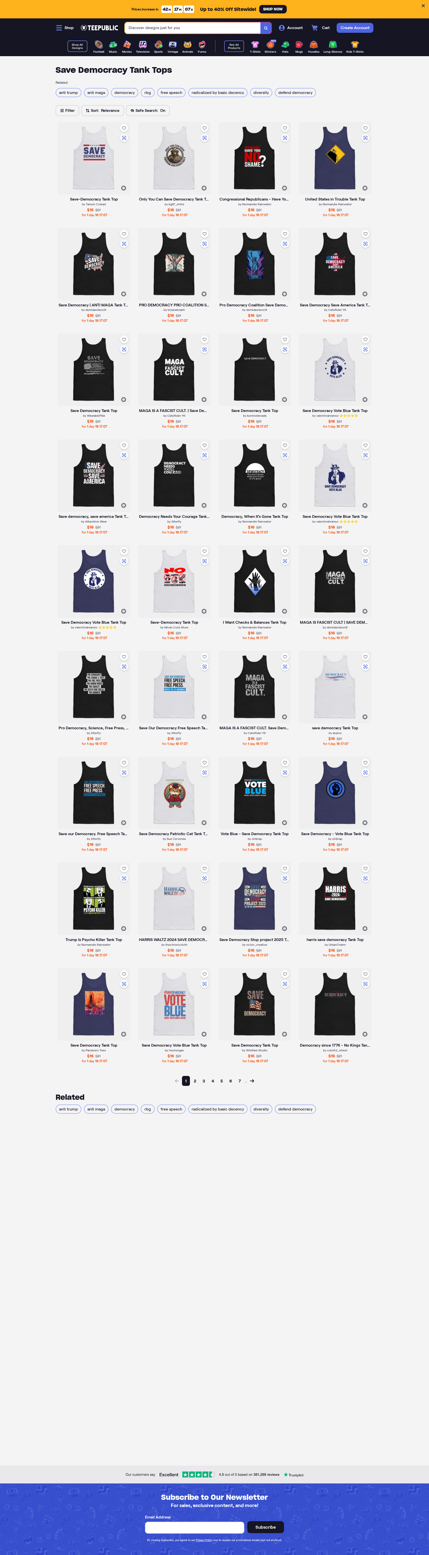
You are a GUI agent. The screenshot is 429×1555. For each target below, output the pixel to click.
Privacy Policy (204, 1540)
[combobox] (193, 28)
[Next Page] (252, 1081)
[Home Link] (99, 28)
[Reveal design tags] (123, 188)
